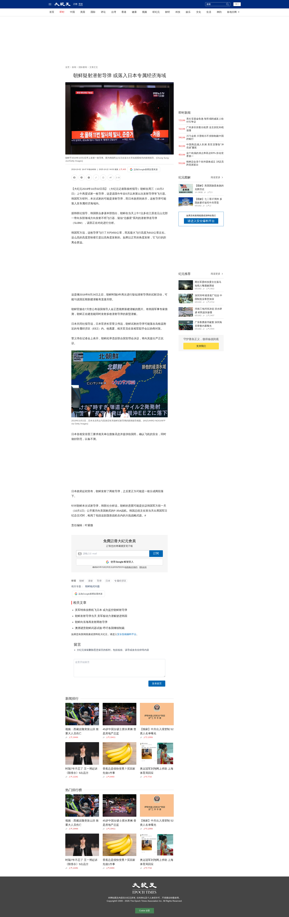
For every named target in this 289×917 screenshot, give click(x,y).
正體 (75, 4)
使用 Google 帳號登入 (122, 562)
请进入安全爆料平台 (201, 221)
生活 (208, 12)
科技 (178, 12)
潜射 (90, 581)
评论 (103, 12)
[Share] (67, 737)
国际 (93, 12)
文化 (198, 12)
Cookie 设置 (144, 910)
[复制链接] (96, 178)
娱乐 (188, 12)
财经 (167, 12)
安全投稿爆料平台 (126, 634)
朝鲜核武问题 (92, 586)
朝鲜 (81, 581)
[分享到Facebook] (74, 178)
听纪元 (156, 12)
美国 (82, 12)
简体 (81, 4)
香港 (123, 12)
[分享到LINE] (82, 178)
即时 (62, 12)
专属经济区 (120, 581)
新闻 (74, 67)
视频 (144, 12)
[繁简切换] (118, 178)
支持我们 (201, 346)
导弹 (99, 581)
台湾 (113, 12)
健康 (134, 12)
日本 (108, 581)
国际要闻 (83, 67)
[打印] (103, 178)
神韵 (219, 12)
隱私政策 (143, 567)
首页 (51, 12)
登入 (237, 4)
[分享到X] (89, 178)
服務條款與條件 (131, 567)
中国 (72, 12)
